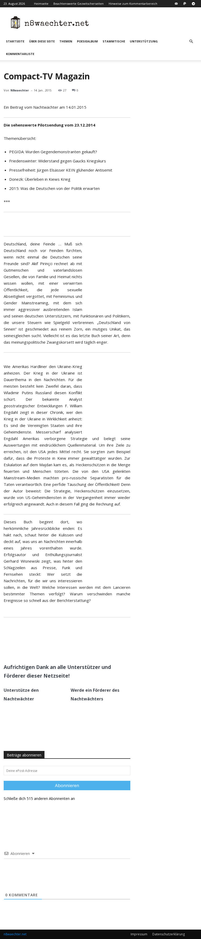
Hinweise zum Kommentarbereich (133, 4)
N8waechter (19, 90)
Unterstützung (144, 41)
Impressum (139, 934)
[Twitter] (54, 647)
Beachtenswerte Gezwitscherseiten (78, 4)
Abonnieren (67, 785)
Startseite (15, 41)
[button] (191, 41)
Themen (65, 41)
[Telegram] (193, 3)
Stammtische (114, 41)
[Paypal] (185, 3)
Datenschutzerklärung (168, 934)
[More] (78, 647)
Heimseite (41, 4)
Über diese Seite (42, 41)
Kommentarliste (20, 54)
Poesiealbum (87, 41)
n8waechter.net (15, 934)
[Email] (66, 647)
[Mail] (176, 3)
